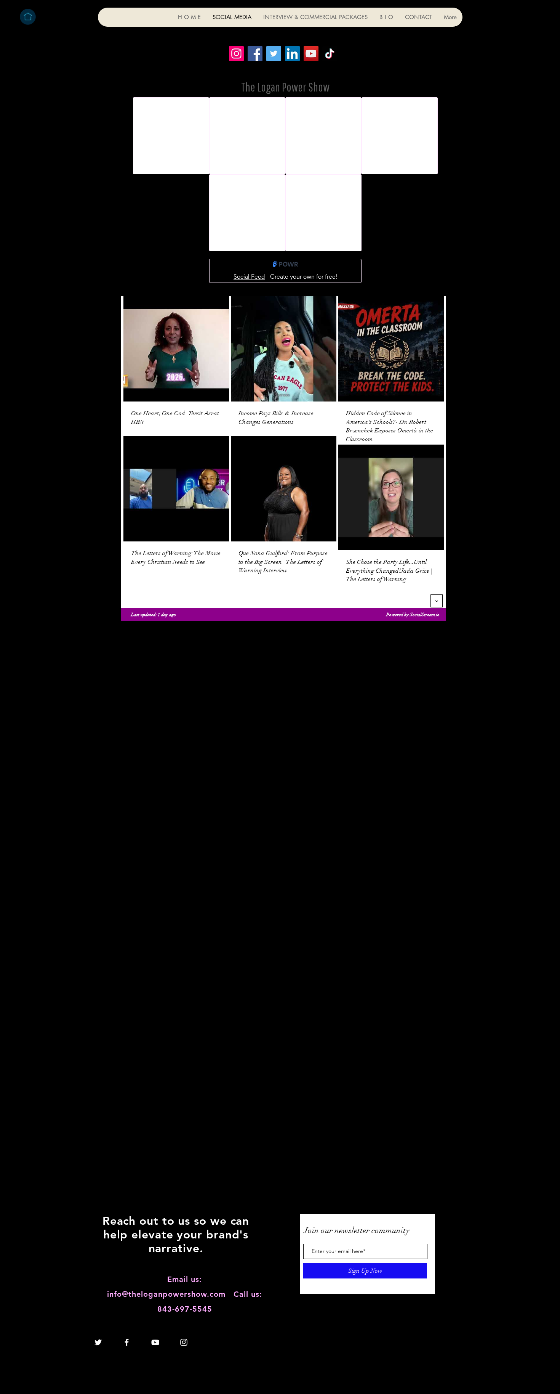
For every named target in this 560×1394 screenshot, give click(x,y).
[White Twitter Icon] (98, 1342)
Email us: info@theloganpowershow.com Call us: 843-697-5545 (184, 1294)
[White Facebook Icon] (126, 1342)
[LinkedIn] (292, 53)
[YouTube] (311, 53)
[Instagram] (236, 53)
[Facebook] (255, 53)
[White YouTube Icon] (155, 1342)
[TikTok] (329, 53)
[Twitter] (273, 53)
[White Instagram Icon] (184, 1342)
